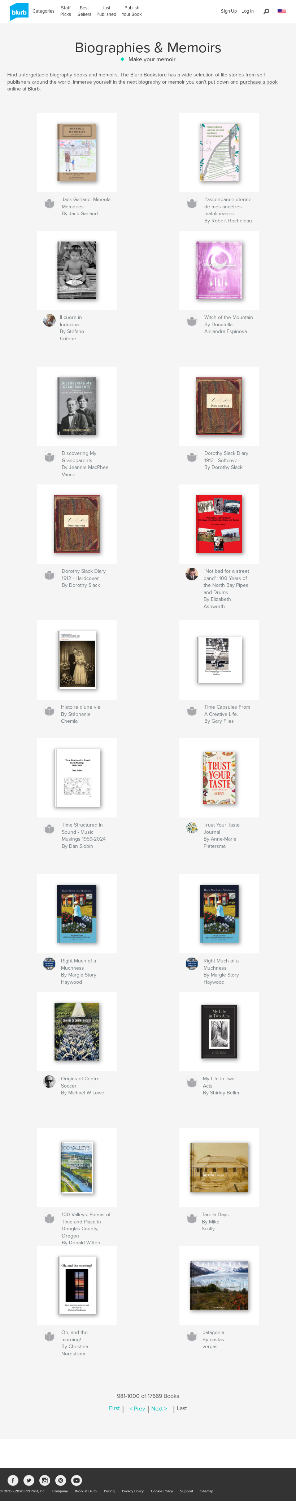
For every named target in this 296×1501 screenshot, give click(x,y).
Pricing (109, 1491)
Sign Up (229, 11)
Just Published (106, 11)
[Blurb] (18, 14)
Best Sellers (84, 11)
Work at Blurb (86, 1491)
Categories (43, 11)
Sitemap (206, 1491)
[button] (282, 11)
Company (60, 1491)
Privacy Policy (133, 1491)
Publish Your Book (132, 11)
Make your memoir (152, 59)
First (114, 1408)
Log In (247, 11)
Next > (159, 1408)
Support (186, 1491)
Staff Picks (65, 11)
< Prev (137, 1408)
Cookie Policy (162, 1491)
